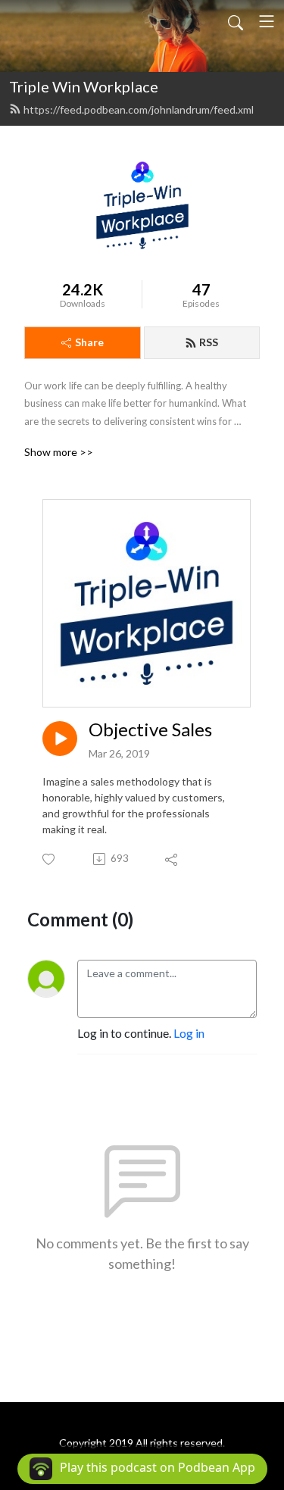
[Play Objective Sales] (59, 738)
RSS (208, 342)
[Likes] (49, 859)
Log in (188, 1033)
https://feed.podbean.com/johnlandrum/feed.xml (138, 109)
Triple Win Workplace (83, 86)
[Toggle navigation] (266, 21)
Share (89, 342)
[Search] (235, 21)
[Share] (172, 859)
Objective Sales (150, 729)
